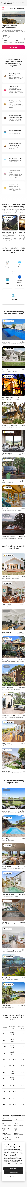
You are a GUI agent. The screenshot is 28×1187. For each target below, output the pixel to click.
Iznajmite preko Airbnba (17, 8)
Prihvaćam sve (13, 1168)
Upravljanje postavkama (13, 1177)
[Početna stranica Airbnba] (3, 8)
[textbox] (7, 42)
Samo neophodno (13, 1172)
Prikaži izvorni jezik (7, 3)
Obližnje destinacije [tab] (7, 1119)
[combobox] (13, 37)
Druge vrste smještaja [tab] (19, 1119)
